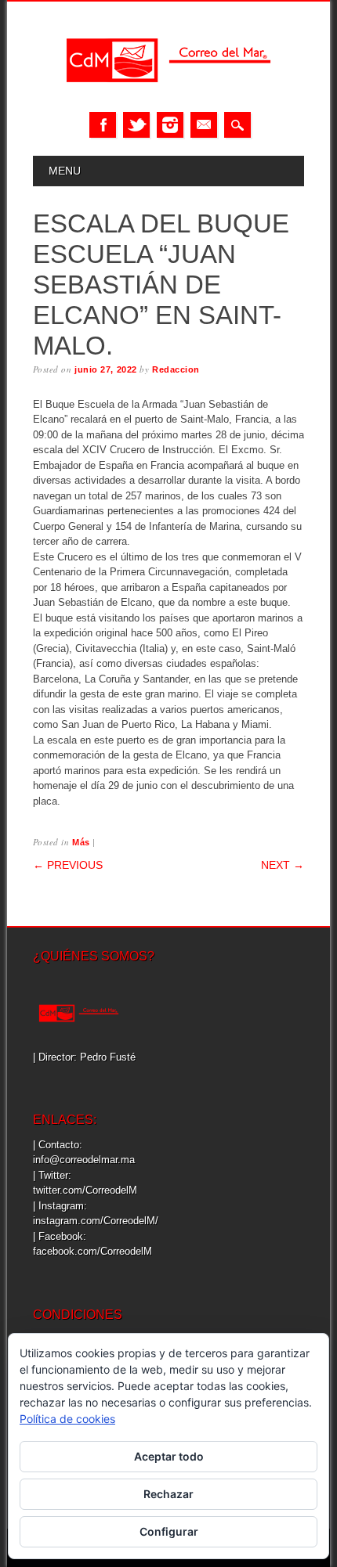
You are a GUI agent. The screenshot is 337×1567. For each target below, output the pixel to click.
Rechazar (168, 1493)
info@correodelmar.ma (84, 1159)
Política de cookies (67, 1418)
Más (81, 842)
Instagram (170, 125)
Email (203, 125)
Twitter (136, 125)
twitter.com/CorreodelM (85, 1190)
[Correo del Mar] (168, 96)
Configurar (169, 1531)
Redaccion (176, 369)
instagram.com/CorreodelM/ (95, 1221)
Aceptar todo (169, 1456)
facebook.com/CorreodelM (92, 1251)
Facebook (102, 125)
